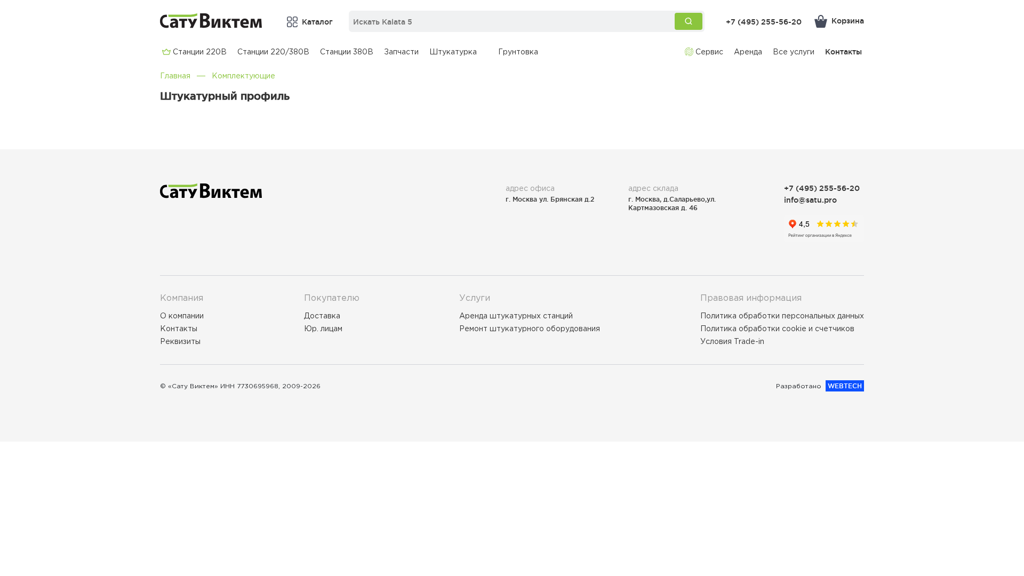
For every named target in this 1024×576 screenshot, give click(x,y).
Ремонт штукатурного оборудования (529, 328)
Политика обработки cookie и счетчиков (777, 328)
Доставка (322, 315)
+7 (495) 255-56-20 (764, 22)
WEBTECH (845, 385)
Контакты (843, 51)
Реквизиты (180, 341)
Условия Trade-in (732, 341)
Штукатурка (453, 51)
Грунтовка (518, 51)
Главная (175, 75)
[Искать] (688, 21)
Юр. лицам (323, 328)
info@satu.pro (810, 200)
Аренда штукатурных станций (516, 315)
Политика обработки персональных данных (782, 315)
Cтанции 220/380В (273, 51)
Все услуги (793, 51)
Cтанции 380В (346, 51)
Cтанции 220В (200, 51)
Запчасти (401, 51)
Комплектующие (243, 75)
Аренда (748, 51)
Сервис (709, 51)
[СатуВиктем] (211, 21)
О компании (182, 315)
